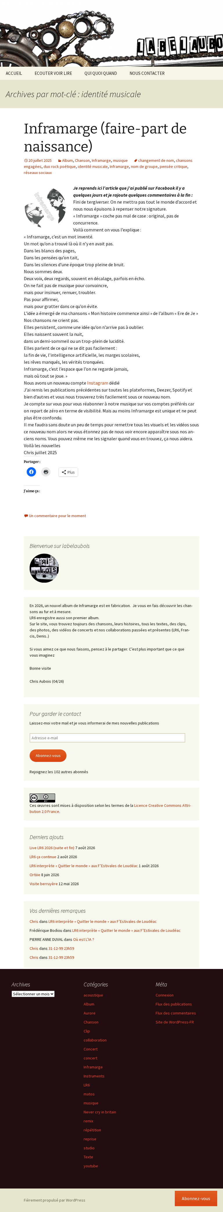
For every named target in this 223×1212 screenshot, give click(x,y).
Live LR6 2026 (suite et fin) (52, 847)
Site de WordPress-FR (175, 1022)
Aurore (90, 1013)
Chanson (82, 160)
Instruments (94, 1076)
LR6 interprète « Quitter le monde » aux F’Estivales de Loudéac (84, 865)
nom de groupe (144, 166)
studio (89, 1148)
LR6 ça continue (43, 856)
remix (88, 1121)
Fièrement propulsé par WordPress (54, 1200)
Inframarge (101, 160)
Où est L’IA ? (83, 939)
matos (89, 1094)
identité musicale (93, 166)
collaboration (95, 1040)
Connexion (165, 995)
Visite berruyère (44, 883)
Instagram (97, 383)
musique (120, 160)
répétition (92, 1130)
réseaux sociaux (38, 172)
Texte (88, 1157)
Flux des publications (174, 1004)
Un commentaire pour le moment (57, 515)
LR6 (87, 1085)
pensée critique (173, 166)
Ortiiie (35, 874)
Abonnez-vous (48, 755)
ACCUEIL (14, 73)
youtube (91, 1165)
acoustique (93, 995)
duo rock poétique (60, 166)
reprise (90, 1139)
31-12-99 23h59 (61, 948)
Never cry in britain (100, 1112)
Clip (87, 1031)
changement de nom (156, 160)
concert (90, 1058)
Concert (91, 1049)
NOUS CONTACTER (147, 73)
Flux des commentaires (176, 1013)
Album (67, 160)
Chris (34, 921)
